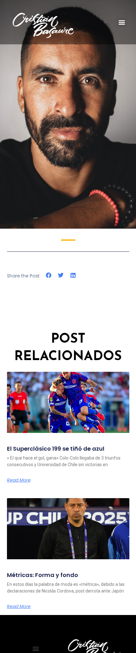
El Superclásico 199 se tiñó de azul (55, 449)
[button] (121, 22)
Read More (19, 480)
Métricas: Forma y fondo (42, 575)
